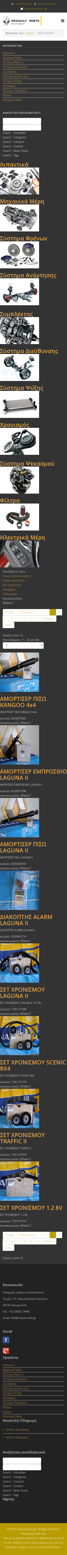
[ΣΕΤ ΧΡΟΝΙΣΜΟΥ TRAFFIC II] (33, 1108)
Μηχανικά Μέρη (12, 57)
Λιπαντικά (9, 53)
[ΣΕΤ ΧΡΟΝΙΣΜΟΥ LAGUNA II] (33, 963)
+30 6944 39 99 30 (46, 4)
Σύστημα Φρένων (13, 62)
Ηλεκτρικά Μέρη (12, 100)
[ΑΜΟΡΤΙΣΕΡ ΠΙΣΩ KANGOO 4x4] (33, 672)
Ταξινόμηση (10, 594)
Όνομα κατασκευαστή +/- (18, 576)
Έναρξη (9, 612)
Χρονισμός (9, 86)
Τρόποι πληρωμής (16, 1437)
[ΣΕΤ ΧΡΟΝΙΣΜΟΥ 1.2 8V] (33, 1181)
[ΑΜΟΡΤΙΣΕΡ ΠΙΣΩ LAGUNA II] (33, 817)
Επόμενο (48, 618)
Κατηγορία (9, 589)
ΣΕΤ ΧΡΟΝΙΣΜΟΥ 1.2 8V (31, 1208)
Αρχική (30, 33)
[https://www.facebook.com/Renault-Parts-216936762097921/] (33, 1340)
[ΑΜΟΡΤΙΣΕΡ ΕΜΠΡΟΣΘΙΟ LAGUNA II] (33, 745)
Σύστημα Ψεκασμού (15, 90)
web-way (41, 1533)
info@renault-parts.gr (35, 8)
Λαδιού (7, 1412)
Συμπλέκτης (10, 71)
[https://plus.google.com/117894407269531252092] (33, 1351)
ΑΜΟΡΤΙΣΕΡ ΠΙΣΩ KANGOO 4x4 (23, 702)
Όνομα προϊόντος (13, 580)
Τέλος (8, 625)
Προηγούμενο (27, 612)
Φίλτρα (7, 95)
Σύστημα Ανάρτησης (15, 67)
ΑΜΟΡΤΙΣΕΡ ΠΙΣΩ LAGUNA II (23, 847)
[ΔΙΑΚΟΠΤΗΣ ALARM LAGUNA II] (33, 890)
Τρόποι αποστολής (17, 1429)
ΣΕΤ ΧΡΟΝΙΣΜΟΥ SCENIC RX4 (33, 1065)
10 (37, 618)
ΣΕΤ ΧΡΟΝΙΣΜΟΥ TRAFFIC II (22, 1138)
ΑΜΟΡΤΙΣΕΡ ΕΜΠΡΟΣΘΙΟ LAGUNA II (33, 774)
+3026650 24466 (23, 4)
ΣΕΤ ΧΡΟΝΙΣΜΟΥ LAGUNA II (22, 993)
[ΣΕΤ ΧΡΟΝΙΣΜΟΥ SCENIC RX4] (33, 1035)
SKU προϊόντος (12, 585)
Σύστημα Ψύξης (12, 81)
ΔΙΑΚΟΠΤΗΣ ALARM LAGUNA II (26, 920)
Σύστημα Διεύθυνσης (16, 76)
